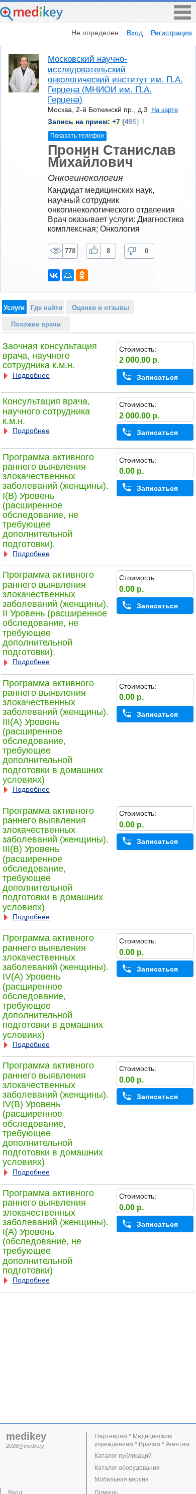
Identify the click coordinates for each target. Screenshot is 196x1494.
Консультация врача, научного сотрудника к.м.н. (46, 410)
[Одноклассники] (82, 275)
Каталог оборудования (127, 1467)
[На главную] (31, 18)
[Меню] (182, 17)
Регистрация (171, 33)
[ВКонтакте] (54, 275)
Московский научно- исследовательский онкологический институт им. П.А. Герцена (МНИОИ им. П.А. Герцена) (115, 79)
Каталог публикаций (123, 1455)
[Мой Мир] (68, 275)
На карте (164, 110)
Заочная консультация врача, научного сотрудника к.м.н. (50, 355)
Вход (135, 33)
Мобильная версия (121, 1479)
